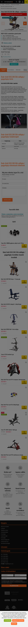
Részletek (14, 623)
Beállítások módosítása (18, 620)
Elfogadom (7, 620)
